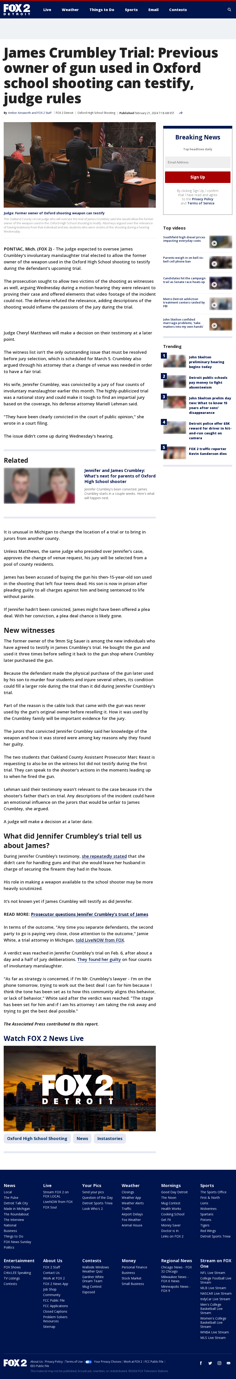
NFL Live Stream (212, 1272)
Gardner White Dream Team (93, 1279)
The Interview (14, 1219)
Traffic (126, 1208)
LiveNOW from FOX (58, 1201)
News (82, 1138)
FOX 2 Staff (51, 1267)
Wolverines (208, 1208)
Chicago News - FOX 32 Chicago (176, 1269)
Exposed (88, 1292)
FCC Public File (54, 1300)
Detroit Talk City (16, 1203)
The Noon (168, 1197)
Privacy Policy (202, 199)
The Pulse (11, 1197)
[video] (220, 242)
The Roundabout (16, 1214)
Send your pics (93, 1192)
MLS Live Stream (213, 1337)
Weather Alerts (133, 1203)
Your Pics (91, 1185)
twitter (210, 1363)
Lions (204, 1203)
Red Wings (208, 1231)
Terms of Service (200, 203)
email (228, 1363)
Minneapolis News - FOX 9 (176, 1288)
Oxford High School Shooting (96, 113)
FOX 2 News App (55, 1284)
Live (47, 1185)
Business (10, 1231)
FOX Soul (50, 1207)
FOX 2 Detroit (64, 113)
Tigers (204, 1225)
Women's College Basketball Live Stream (213, 1322)
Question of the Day (97, 1197)
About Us (52, 1260)
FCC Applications (55, 1306)
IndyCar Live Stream (215, 1299)
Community (51, 1295)
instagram (219, 1363)
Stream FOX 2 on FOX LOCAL (56, 1194)
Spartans (206, 1214)
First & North (210, 1197)
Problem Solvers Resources (55, 1319)
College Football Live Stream (215, 1280)
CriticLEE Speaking (17, 1272)
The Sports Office (213, 1192)
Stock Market (132, 1278)
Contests (10, 1284)
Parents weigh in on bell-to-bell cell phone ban (183, 259)
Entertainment (19, 1260)
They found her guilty (99, 959)
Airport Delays (132, 1214)
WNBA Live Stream (214, 1332)
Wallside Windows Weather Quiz (95, 1269)
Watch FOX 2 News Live (44, 1038)
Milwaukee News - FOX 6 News (175, 1279)
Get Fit (166, 1219)
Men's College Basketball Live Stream (211, 1308)
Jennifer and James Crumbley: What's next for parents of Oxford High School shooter (120, 476)
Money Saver (171, 1225)
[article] (39, 486)
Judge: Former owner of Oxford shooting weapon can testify (54, 213)
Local (8, 1192)
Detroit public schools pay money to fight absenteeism (208, 382)
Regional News (176, 1260)
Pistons (205, 1219)
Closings (128, 1192)
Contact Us (51, 1272)
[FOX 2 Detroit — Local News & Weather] (19, 9)
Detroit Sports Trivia (97, 1203)
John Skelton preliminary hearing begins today (206, 362)
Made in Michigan (17, 1208)
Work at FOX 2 (54, 1278)
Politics (9, 1247)
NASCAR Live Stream (216, 1293)
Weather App (131, 1197)
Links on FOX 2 (172, 1236)
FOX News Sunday (17, 1242)
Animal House (132, 1225)
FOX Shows (12, 1267)
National (10, 1225)
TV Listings (12, 1278)
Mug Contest (170, 1203)
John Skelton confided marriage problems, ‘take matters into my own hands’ (183, 323)
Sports (207, 1185)
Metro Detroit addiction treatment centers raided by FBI (184, 302)
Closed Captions (55, 1311)
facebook (201, 1363)
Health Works (171, 1208)
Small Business (133, 1284)
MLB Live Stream (213, 1288)
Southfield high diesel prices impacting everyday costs (184, 239)
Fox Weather (131, 1219)
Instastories (109, 1138)
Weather (131, 1185)
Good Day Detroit (174, 1192)
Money (129, 1260)
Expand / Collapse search (229, 9)
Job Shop (49, 1289)
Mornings (171, 1185)
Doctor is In (170, 1231)
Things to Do (13, 1236)
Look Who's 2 (92, 1208)
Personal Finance (134, 1267)
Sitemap (49, 1326)
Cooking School (172, 1214)
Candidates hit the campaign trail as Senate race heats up (184, 280)
